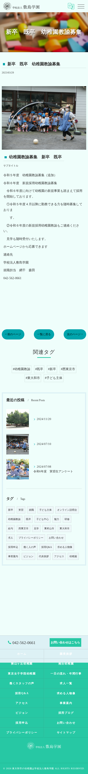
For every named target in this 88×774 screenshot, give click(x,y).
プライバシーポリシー (31, 538)
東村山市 (49, 528)
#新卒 (52, 369)
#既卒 (39, 369)
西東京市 (23, 528)
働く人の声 (29, 547)
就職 (31, 510)
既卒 (28, 519)
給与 (10, 528)
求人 (10, 538)
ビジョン (28, 556)
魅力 (56, 519)
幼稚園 (73, 556)
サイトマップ (66, 732)
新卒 (10, 510)
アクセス (59, 556)
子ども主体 (45, 510)
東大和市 (64, 528)
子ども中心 (42, 519)
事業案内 (13, 556)
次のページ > (75, 334)
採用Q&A (46, 547)
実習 (21, 510)
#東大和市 (33, 378)
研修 (67, 519)
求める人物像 (64, 547)
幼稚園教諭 (14, 519)
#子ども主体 (53, 378)
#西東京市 (68, 369)
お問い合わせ (56, 538)
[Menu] (81, 6)
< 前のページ (13, 334)
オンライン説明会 (67, 510)
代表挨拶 (44, 556)
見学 (36, 528)
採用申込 (13, 547)
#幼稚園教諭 (21, 369)
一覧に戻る (44, 334)
